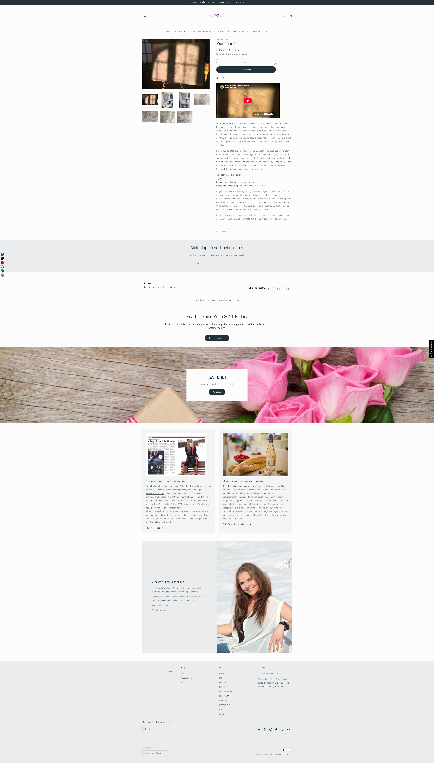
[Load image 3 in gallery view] (184, 100)
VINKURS (222, 682)
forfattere (181, 591)
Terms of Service (188, 678)
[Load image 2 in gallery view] (167, 100)
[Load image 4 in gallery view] (202, 100)
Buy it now (246, 69)
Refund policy (186, 682)
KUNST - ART (224, 696)
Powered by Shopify (286, 755)
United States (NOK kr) (153, 753)
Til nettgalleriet (153, 527)
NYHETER (223, 710)
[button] (145, 16)
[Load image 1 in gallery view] (150, 100)
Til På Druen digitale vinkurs (235, 524)
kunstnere (193, 591)
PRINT (221, 714)
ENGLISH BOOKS (225, 691)
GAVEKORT (223, 701)
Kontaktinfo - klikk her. (268, 673)
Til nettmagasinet (217, 338)
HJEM (221, 673)
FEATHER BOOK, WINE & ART (271, 755)
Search (183, 673)
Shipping (228, 54)
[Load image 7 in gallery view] (184, 117)
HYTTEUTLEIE (224, 705)
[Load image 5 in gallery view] (150, 117)
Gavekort (217, 392)
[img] (221, 232)
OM (220, 678)
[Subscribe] (238, 263)
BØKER (222, 687)
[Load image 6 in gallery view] (167, 117)
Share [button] (221, 78)
